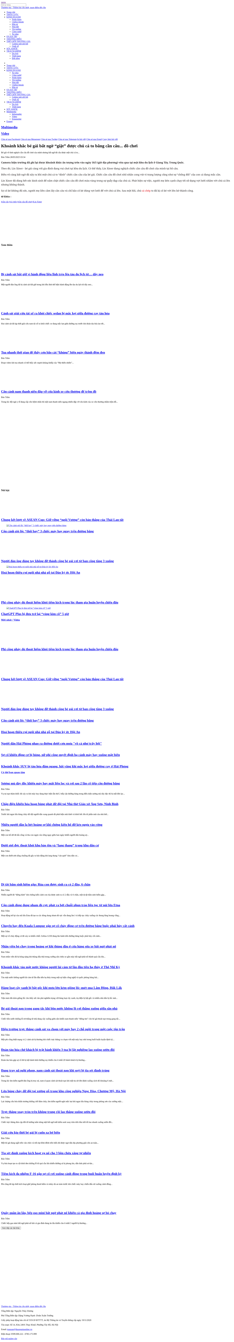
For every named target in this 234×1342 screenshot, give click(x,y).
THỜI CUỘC (12, 14)
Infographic (17, 114)
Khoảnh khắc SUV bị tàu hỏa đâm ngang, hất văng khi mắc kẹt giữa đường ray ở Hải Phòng (64, 766)
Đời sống (16, 58)
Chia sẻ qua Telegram (67, 139)
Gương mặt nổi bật (20, 44)
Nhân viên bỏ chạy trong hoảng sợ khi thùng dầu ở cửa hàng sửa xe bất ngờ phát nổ (58, 946)
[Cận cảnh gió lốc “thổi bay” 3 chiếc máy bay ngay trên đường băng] (36, 525)
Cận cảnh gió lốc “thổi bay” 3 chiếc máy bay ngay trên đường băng (47, 531)
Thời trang (16, 56)
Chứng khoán (18, 22)
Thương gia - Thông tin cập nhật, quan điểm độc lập (23, 7)
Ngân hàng (16, 19)
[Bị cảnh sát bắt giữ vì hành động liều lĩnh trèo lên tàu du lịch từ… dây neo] (26, 268)
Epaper (9, 121)
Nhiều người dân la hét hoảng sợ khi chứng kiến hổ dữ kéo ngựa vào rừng (51, 824)
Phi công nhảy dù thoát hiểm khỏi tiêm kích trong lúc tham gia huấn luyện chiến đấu (59, 602)
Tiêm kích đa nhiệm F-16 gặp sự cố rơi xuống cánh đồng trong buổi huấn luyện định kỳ (61, 1173)
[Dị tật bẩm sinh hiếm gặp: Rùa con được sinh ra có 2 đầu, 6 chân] (26, 878)
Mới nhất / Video (10, 619)
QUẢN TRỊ (11, 36)
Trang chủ (10, 12)
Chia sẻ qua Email (94, 139)
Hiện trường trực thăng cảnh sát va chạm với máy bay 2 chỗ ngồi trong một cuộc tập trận (63, 1029)
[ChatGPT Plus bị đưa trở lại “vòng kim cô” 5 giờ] (28, 608)
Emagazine (16, 119)
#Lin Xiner (37, 202)
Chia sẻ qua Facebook (10, 139)
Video (14, 116)
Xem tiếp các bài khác (11, 1228)
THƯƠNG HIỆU (14, 39)
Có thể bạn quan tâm (13, 772)
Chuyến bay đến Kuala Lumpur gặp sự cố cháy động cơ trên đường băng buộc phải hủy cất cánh (67, 926)
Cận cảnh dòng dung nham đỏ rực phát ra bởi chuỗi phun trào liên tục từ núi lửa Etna (60, 905)
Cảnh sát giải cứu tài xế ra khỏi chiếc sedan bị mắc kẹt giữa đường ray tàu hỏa (55, 313)
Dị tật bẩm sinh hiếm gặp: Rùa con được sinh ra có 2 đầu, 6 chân (45, 884)
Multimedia (11, 112)
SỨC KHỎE (12, 48)
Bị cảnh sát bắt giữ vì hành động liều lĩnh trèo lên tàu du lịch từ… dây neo (52, 274)
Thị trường (16, 29)
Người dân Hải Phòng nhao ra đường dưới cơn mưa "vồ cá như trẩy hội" (51, 743)
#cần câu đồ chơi (24, 202)
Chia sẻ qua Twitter (49, 139)
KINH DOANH (13, 17)
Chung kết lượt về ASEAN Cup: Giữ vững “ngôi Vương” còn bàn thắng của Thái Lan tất (62, 519)
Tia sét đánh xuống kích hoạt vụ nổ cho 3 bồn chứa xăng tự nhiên (46, 1153)
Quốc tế (15, 46)
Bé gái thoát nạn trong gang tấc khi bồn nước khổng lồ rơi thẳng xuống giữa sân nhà (59, 1008)
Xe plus (15, 34)
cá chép (146, 190)
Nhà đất (15, 27)
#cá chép (13, 202)
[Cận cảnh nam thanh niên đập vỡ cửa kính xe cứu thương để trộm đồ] (26, 386)
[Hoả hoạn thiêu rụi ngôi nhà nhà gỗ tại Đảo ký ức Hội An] (32, 567)
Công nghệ (16, 31)
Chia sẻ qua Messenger (30, 139)
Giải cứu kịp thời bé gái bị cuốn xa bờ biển (30, 1132)
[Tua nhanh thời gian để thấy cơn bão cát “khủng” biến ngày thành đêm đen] (26, 346)
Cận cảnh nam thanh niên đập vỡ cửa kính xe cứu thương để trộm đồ (48, 391)
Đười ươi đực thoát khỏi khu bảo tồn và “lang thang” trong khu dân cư (50, 845)
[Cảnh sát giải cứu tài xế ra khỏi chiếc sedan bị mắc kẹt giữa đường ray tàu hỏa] (26, 307)
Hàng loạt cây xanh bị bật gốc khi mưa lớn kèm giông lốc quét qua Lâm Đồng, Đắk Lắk (61, 987)
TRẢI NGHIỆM (13, 51)
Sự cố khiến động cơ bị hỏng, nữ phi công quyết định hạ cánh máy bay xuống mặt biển (60, 755)
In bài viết (81, 139)
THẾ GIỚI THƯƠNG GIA (18, 41)
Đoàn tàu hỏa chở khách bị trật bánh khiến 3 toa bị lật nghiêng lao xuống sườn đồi (58, 1049)
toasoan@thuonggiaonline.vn (19, 1329)
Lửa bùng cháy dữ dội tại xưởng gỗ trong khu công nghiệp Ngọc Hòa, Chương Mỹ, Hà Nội (63, 1091)
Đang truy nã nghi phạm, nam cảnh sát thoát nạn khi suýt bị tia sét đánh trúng (55, 1070)
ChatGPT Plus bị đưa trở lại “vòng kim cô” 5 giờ (35, 614)
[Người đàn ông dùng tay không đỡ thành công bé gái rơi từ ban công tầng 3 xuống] (26, 555)
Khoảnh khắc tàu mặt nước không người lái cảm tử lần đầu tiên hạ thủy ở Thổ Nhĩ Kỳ (60, 967)
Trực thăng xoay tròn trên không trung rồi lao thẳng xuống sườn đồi (48, 1112)
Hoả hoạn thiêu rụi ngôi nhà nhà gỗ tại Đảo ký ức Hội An (40, 572)
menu (3, 2)
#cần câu (5, 202)
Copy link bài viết (110, 139)
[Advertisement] (82, 222)
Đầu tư (15, 24)
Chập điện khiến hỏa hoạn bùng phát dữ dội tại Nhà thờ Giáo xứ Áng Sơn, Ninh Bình (59, 804)
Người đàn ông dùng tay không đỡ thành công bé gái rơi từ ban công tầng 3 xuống (57, 561)
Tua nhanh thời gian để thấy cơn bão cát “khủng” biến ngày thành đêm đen (53, 352)
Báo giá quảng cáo (9, 1338)
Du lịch (15, 53)
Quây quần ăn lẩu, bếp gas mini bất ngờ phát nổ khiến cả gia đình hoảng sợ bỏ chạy (58, 1213)
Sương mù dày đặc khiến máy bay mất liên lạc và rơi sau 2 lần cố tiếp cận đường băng (60, 783)
